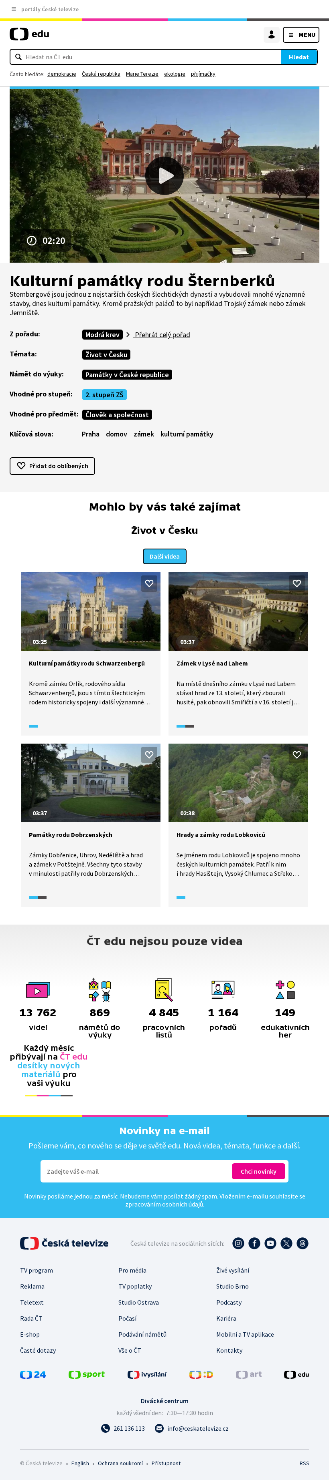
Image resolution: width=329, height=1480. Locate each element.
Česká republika (101, 73)
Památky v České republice (127, 374)
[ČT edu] (29, 37)
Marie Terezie (142, 73)
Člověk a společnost (117, 414)
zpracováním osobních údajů (164, 1204)
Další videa (165, 556)
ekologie (174, 73)
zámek (144, 433)
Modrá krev (102, 334)
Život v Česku (106, 354)
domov (116, 433)
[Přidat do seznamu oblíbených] (149, 583)
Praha (91, 433)
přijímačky (203, 73)
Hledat (299, 57)
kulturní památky (186, 433)
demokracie (61, 73)
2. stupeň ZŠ (104, 394)
